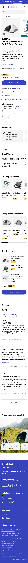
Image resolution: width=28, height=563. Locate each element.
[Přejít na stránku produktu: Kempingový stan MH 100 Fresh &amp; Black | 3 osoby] (5, 260)
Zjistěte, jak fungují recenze (8, 316)
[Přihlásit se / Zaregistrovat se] (21, 7)
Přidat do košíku (14, 83)
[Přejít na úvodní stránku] (12, 7)
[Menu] (3, 7)
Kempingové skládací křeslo (6, 192)
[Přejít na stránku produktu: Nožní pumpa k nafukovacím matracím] (5, 269)
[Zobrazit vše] (2, 16)
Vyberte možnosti (14, 292)
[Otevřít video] (4, 34)
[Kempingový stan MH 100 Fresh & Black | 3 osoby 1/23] (10, 27)
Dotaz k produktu (8, 64)
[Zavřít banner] (25, 2)
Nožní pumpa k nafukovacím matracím (17, 193)
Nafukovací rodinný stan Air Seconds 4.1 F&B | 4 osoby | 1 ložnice (7, 232)
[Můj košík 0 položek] (25, 7)
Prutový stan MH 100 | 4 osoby (17, 229)
